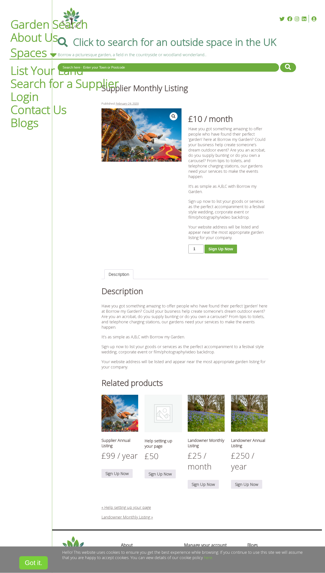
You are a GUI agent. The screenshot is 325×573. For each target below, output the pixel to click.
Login (25, 96)
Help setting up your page (126, 507)
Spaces (29, 52)
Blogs (24, 122)
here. (208, 557)
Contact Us (39, 109)
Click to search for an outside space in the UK (174, 42)
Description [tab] (119, 274)
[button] (174, 116)
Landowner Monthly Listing (127, 517)
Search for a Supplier (65, 83)
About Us (34, 37)
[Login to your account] (314, 18)
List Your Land (47, 70)
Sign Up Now (220, 249)
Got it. (33, 562)
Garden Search (49, 24)
